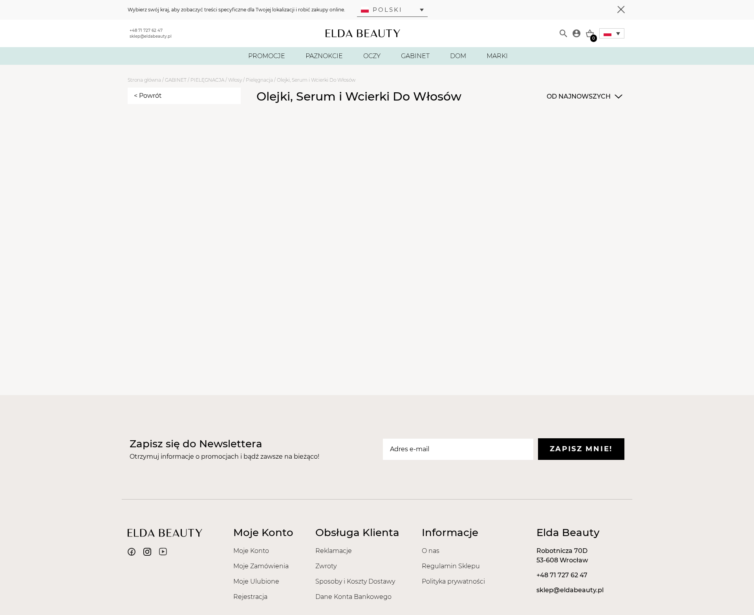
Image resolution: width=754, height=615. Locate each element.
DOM (458, 56)
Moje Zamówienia (261, 566)
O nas (430, 551)
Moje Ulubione (256, 581)
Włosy (235, 80)
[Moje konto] (576, 33)
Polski (388, 9)
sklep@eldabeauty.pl (151, 36)
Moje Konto (251, 551)
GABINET (415, 56)
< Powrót (148, 95)
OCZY (372, 56)
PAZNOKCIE (324, 56)
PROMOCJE (266, 56)
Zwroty (326, 566)
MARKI (497, 56)
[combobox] (583, 96)
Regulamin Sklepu (451, 566)
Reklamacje (333, 551)
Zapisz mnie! (581, 449)
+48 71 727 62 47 (146, 30)
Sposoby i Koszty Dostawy (355, 581)
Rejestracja (250, 596)
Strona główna (144, 80)
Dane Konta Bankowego (353, 596)
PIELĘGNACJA (207, 80)
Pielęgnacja (259, 80)
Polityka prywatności (453, 581)
